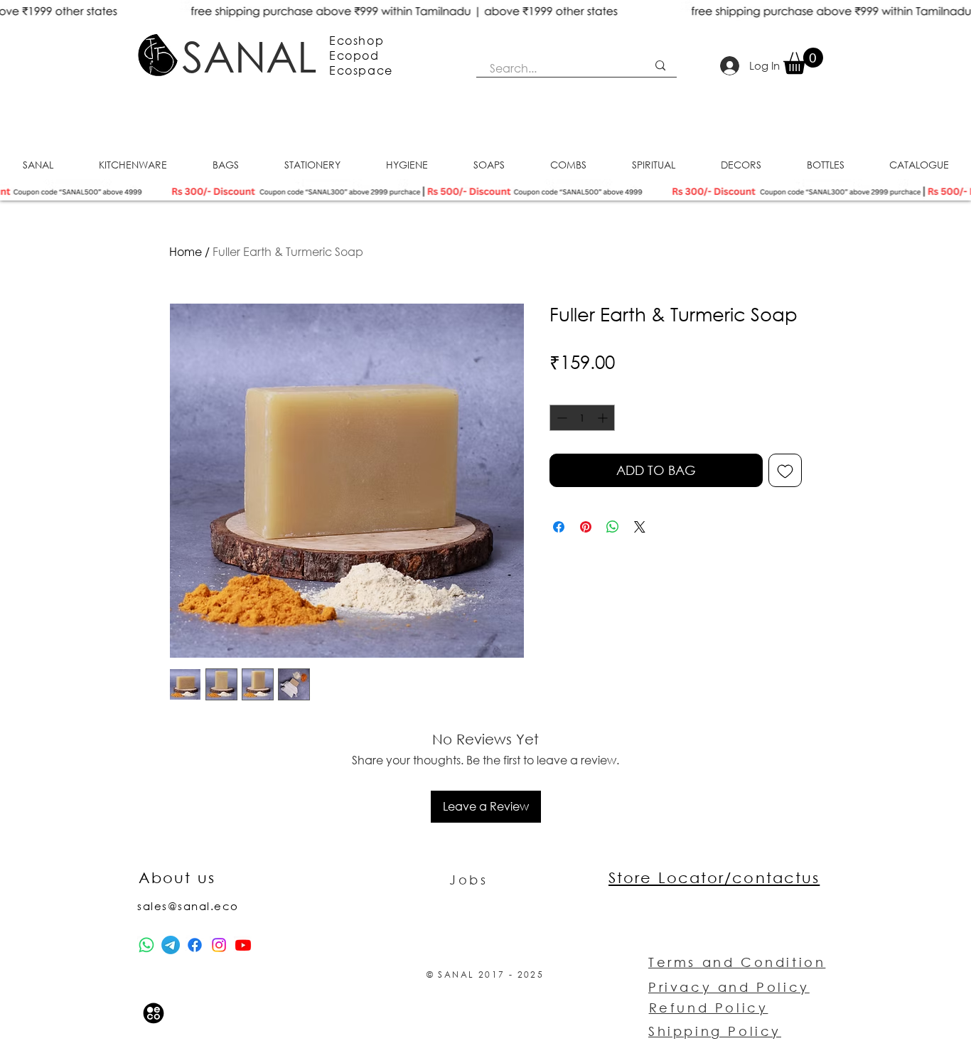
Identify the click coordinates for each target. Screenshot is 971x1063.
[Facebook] (195, 945)
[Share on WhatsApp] (612, 526)
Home (185, 251)
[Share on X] (639, 526)
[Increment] (604, 417)
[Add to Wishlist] (785, 470)
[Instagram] (219, 945)
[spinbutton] (582, 417)
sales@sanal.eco (188, 906)
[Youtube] (243, 945)
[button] (803, 61)
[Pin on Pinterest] (585, 526)
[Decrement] (560, 417)
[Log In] (730, 66)
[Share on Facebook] (558, 526)
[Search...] (660, 66)
